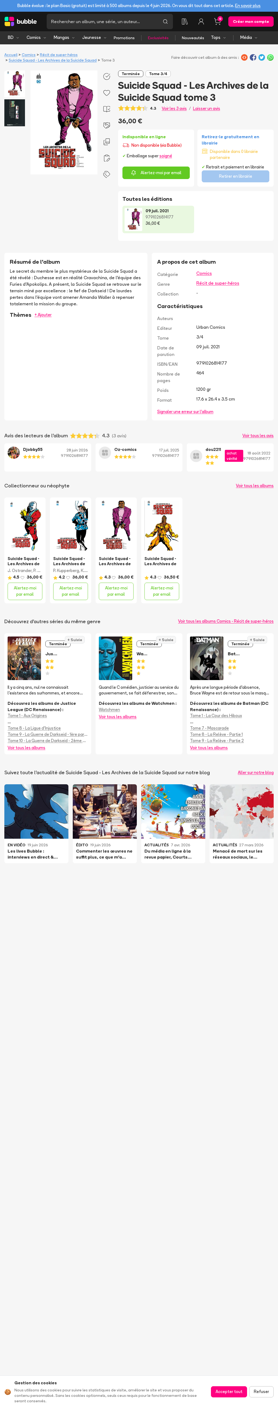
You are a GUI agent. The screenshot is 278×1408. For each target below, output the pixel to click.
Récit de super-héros (59, 54)
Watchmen (109, 709)
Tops (215, 37)
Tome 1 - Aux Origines (27, 715)
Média (246, 37)
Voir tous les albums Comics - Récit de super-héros (226, 621)
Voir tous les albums (255, 485)
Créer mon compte (251, 21)
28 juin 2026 (77, 450)
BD (11, 37)
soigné (165, 155)
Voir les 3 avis (174, 108)
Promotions (124, 37)
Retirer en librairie (235, 176)
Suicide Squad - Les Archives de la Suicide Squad (53, 60)
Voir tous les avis (258, 435)
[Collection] (184, 21)
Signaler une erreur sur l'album (185, 411)
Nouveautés (193, 37)
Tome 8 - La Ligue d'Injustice (34, 728)
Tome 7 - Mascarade (209, 728)
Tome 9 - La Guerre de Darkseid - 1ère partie (48, 734)
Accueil (10, 54)
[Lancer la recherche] (165, 21)
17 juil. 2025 (169, 450)
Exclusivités (158, 37)
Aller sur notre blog (256, 772)
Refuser (261, 1391)
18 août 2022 (259, 453)
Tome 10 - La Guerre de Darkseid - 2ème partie (48, 740)
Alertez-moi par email (161, 172)
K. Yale (87, 570)
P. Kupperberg (66, 570)
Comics (34, 37)
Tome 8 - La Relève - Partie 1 (216, 734)
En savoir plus (248, 5)
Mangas (61, 37)
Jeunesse (91, 37)
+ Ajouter (43, 314)
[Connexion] (201, 21)
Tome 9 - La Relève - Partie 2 (217, 740)
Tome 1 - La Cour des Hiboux (216, 715)
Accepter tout (229, 1391)
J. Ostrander (19, 570)
